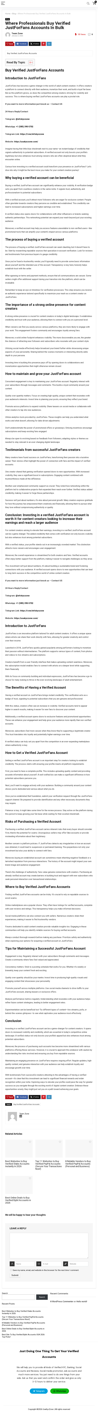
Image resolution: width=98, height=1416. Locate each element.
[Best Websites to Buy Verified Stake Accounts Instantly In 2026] (19, 1141)
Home (7, 14)
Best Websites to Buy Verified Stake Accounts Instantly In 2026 (17, 1164)
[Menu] (3, 3)
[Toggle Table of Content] (29, 62)
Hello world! (81, 1301)
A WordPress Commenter (61, 1301)
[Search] (88, 3)
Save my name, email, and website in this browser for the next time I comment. (46, 1270)
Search (5, 1293)
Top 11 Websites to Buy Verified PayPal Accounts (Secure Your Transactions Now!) (48, 1165)
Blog (14, 14)
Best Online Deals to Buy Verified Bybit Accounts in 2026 (18, 1200)
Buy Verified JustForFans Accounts (27, 1104)
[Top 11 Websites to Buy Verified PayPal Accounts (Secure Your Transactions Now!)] (49, 1141)
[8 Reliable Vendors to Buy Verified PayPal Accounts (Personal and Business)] (79, 1141)
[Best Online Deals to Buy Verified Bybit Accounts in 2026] (19, 1177)
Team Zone (17, 33)
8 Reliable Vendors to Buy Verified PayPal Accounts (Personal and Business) (78, 1164)
